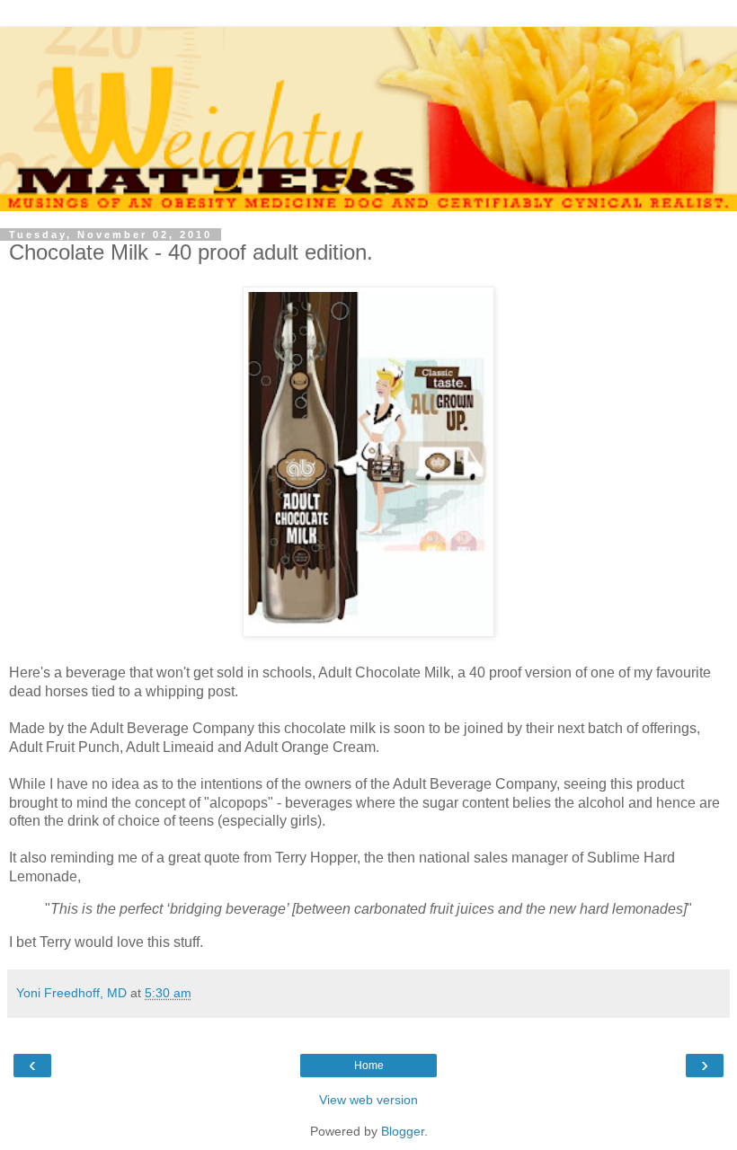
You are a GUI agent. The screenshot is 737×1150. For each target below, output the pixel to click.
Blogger (402, 1131)
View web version (368, 1099)
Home (369, 1065)
